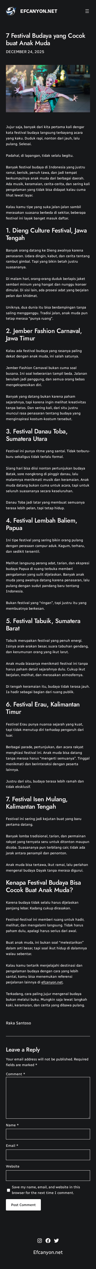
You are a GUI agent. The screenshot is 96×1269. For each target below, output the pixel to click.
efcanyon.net (52, 982)
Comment (15, 1074)
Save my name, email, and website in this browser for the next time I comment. (46, 1190)
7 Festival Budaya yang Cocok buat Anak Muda (45, 39)
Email (12, 1145)
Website (12, 1166)
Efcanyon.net (38, 11)
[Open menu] (87, 11)
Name (12, 1125)
